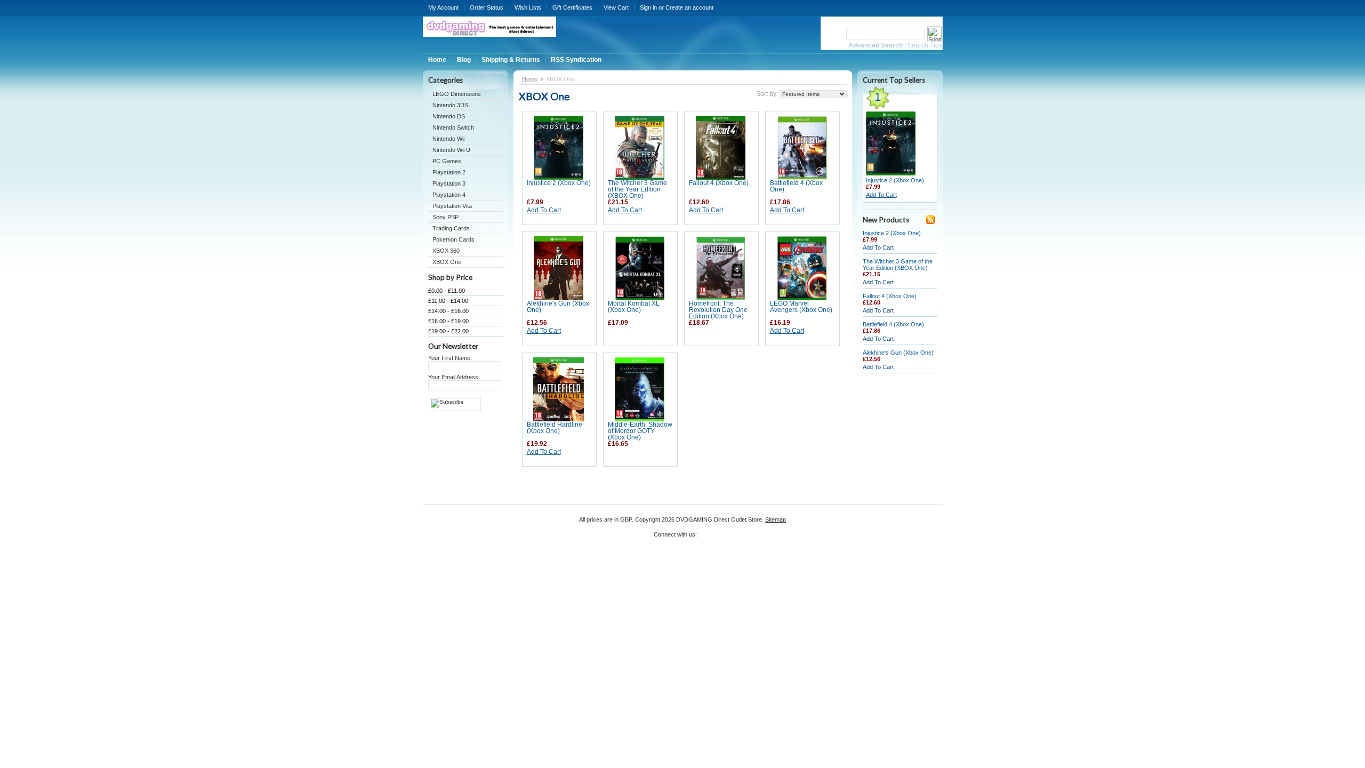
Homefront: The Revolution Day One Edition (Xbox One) (718, 309)
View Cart (616, 7)
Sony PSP (445, 217)
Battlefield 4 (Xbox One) (893, 324)
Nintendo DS (448, 116)
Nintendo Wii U (451, 150)
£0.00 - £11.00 (446, 290)
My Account (443, 7)
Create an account (689, 7)
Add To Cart (544, 210)
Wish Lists (528, 7)
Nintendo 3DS (450, 105)
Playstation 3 (448, 183)
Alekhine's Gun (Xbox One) (898, 352)
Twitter (705, 538)
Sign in (648, 7)
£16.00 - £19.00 (448, 321)
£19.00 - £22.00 (448, 331)
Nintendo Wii (448, 138)
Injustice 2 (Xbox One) (559, 183)
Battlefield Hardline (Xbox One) (554, 427)
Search (832, 34)
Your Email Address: (454, 377)
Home (529, 79)
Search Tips (925, 45)
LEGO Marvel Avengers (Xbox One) (801, 306)
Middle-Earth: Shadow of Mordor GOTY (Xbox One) (640, 431)
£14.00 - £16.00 (448, 311)
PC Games (446, 161)
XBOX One (446, 262)
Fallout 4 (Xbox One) (719, 183)
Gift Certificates (572, 7)
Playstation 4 (448, 194)
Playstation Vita (452, 206)
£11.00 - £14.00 (448, 301)
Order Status (486, 7)
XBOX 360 (446, 250)
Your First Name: (450, 358)
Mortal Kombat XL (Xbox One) (634, 306)
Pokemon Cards (453, 239)
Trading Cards (451, 228)
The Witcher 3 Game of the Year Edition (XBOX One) (637, 189)
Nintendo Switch (453, 127)
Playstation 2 (448, 172)
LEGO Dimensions (456, 94)
